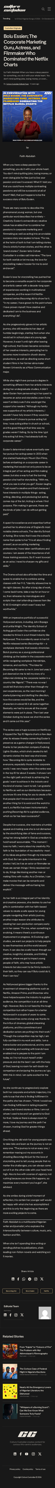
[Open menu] (49, 9)
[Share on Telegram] (29, 1279)
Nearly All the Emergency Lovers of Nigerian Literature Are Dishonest (35, 1390)
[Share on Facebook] (18, 1279)
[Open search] (43, 9)
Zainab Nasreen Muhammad (29, 1374)
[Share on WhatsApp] (23, 1279)
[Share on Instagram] (35, 1279)
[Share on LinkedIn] (13, 1279)
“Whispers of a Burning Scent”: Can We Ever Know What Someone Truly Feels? (34, 1410)
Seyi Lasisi (23, 1356)
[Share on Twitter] (41, 1279)
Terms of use (40, 1469)
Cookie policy (28, 1469)
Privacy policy (15, 1469)
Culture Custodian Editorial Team (17, 84)
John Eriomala (24, 1396)
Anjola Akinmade (25, 1416)
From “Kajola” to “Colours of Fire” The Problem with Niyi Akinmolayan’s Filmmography (36, 1350)
